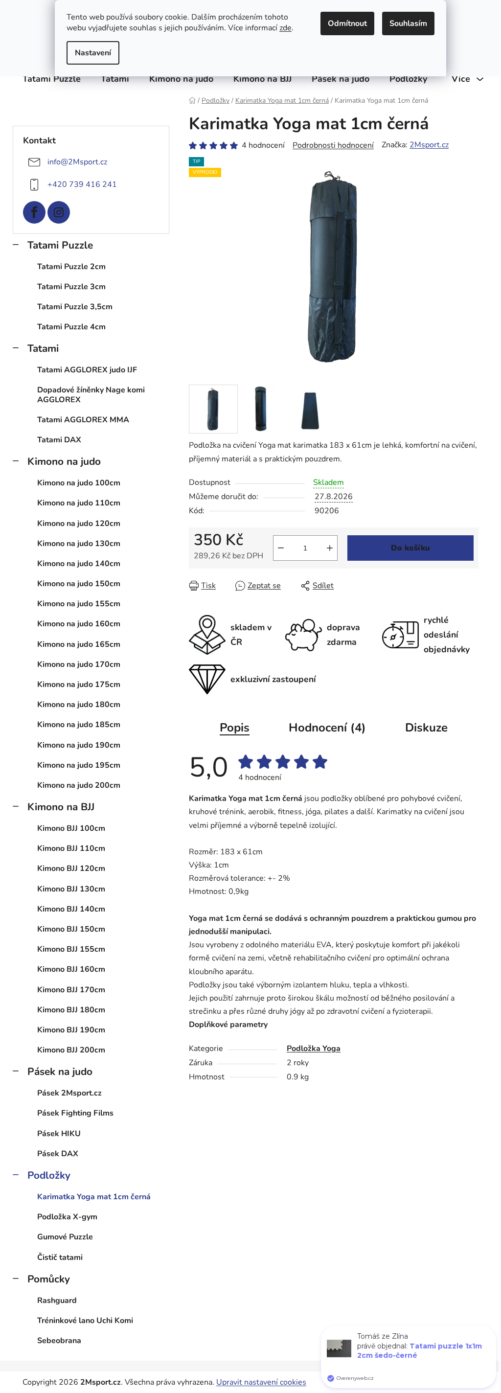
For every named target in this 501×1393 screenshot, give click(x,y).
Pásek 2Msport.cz (69, 1093)
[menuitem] (52, 78)
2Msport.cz (429, 144)
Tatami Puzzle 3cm (71, 286)
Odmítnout (347, 23)
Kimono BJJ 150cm (71, 929)
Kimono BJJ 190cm (71, 1030)
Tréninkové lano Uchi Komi (85, 1320)
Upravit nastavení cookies (261, 1382)
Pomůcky (48, 1279)
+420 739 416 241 (82, 184)
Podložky (48, 1175)
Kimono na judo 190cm (78, 745)
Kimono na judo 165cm (78, 644)
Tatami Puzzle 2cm (71, 266)
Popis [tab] (235, 727)
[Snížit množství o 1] (280, 548)
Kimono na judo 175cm (78, 684)
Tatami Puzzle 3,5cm (75, 306)
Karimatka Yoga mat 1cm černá (94, 1196)
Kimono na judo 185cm (78, 724)
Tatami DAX (59, 439)
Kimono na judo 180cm (78, 704)
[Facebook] (34, 212)
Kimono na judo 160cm (78, 623)
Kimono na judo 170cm (78, 664)
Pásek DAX (57, 1153)
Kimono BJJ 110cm (71, 848)
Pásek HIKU (59, 1133)
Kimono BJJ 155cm (71, 949)
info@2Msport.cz (77, 161)
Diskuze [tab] (426, 727)
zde (285, 28)
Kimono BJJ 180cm (71, 1010)
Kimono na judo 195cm (78, 765)
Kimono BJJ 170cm (71, 989)
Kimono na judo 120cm (78, 523)
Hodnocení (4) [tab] (327, 727)
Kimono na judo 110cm (78, 503)
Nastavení (93, 52)
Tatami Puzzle (60, 245)
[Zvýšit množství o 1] (329, 548)
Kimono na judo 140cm (78, 563)
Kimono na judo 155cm (78, 603)
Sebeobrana (59, 1340)
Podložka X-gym (67, 1216)
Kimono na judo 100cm (78, 483)
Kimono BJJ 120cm (71, 868)
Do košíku (410, 548)
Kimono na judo (64, 461)
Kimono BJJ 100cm (71, 828)
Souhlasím (408, 23)
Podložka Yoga (314, 1048)
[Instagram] (58, 212)
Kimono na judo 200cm (78, 785)
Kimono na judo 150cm (78, 583)
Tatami (43, 348)
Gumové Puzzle (65, 1237)
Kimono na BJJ (60, 807)
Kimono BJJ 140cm (71, 909)
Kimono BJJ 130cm (71, 889)
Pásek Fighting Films (75, 1113)
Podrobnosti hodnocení (333, 145)
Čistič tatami (60, 1257)
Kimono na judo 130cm (78, 543)
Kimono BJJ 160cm (71, 969)
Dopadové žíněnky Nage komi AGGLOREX (91, 395)
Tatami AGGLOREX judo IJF (87, 370)
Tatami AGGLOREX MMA (83, 419)
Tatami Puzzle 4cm (71, 326)
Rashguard (57, 1300)
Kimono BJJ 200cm (71, 1050)
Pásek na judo (59, 1071)
